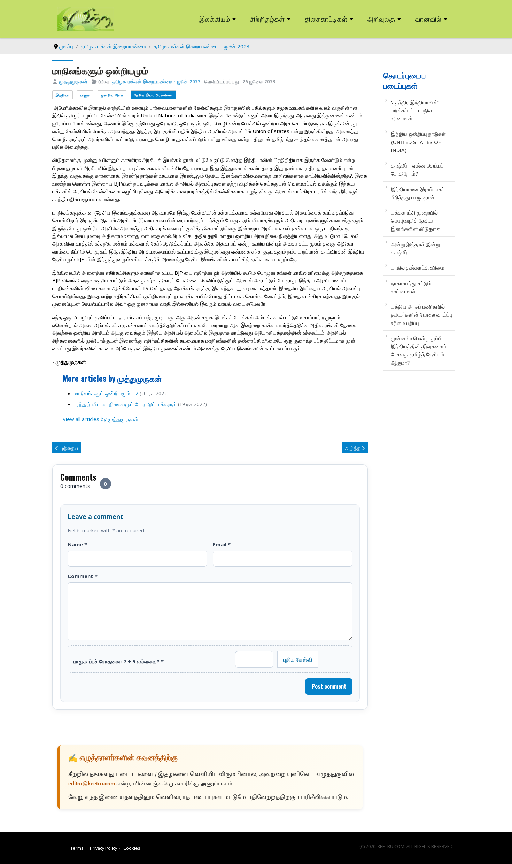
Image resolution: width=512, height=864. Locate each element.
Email (222, 544)
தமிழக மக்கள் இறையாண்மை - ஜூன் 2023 (156, 81)
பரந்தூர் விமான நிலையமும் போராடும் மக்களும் (125, 403)
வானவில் (428, 19)
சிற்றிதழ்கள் (267, 19)
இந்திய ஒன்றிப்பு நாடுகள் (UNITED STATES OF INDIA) (418, 142)
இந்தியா (62, 95)
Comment (83, 576)
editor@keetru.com (91, 784)
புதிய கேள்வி (297, 659)
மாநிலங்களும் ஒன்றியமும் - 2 (106, 393)
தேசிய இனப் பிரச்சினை (153, 95)
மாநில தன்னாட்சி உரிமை (417, 267)
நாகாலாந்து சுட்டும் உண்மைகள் (411, 287)
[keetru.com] (85, 18)
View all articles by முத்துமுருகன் (100, 418)
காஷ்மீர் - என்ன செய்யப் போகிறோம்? (417, 169)
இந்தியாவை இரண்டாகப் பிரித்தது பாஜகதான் (418, 193)
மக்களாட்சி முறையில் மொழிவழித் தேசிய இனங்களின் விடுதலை (415, 220)
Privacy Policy (103, 848)
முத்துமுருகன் (73, 81)
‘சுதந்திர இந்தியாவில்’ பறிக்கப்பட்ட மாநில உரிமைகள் (415, 110)
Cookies (131, 848)
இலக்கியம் (214, 19)
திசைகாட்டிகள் (326, 19)
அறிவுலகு (381, 19)
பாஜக (85, 95)
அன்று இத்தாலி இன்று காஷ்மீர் (415, 248)
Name (77, 544)
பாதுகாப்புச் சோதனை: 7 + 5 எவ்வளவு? (118, 661)
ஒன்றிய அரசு (112, 95)
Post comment (329, 686)
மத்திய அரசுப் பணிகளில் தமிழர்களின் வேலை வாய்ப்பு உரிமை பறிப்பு (421, 314)
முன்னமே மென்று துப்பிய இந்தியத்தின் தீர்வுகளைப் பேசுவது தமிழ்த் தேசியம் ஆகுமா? (419, 350)
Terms (77, 848)
